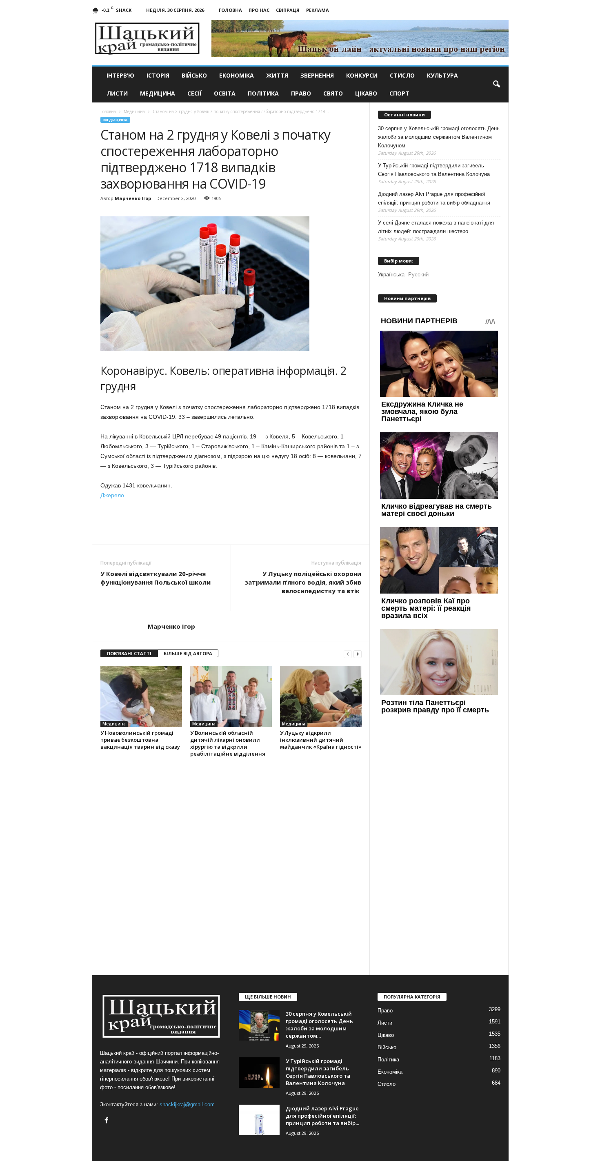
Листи (117, 93)
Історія (158, 75)
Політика (263, 93)
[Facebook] (107, 1121)
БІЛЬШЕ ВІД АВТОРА (188, 653)
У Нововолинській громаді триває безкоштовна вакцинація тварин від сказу (140, 739)
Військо (194, 75)
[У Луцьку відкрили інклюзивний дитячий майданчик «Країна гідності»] (321, 696)
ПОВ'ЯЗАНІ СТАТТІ (129, 653)
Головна (230, 10)
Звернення (317, 75)
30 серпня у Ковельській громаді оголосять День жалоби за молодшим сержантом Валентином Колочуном (439, 137)
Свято (333, 93)
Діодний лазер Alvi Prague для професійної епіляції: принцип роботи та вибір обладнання (434, 198)
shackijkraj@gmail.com (187, 1104)
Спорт (399, 93)
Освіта (225, 93)
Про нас (259, 10)
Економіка (236, 75)
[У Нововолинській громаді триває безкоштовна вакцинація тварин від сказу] (141, 696)
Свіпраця (288, 10)
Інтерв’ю (120, 75)
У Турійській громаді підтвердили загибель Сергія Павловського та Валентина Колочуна (434, 169)
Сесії (194, 93)
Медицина (157, 93)
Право (301, 93)
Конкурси (362, 75)
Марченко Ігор (133, 198)
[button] (496, 84)
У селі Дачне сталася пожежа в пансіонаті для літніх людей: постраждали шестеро (436, 227)
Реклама (317, 10)
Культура (442, 75)
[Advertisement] (231, 522)
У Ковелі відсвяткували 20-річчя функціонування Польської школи (155, 577)
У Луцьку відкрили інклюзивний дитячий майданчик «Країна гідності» (321, 739)
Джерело (112, 495)
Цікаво (366, 93)
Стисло (402, 75)
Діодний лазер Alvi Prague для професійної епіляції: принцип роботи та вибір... (322, 1116)
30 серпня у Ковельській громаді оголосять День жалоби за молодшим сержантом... (319, 1024)
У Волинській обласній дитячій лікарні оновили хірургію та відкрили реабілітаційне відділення (227, 743)
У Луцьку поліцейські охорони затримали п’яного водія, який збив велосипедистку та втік (302, 582)
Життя (277, 75)
